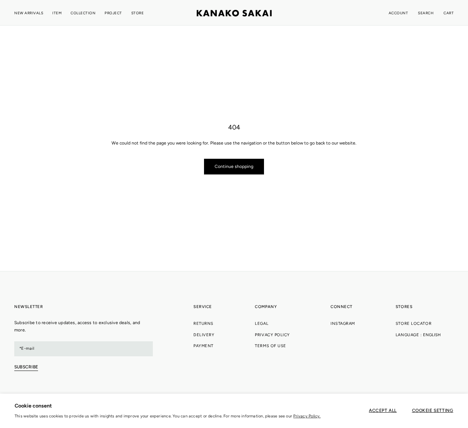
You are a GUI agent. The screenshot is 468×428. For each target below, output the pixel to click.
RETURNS (203, 323)
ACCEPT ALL (383, 410)
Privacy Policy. (306, 416)
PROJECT (113, 13)
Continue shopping (234, 166)
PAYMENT (203, 345)
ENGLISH (432, 335)
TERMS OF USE (270, 345)
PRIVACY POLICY (272, 335)
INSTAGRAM (343, 323)
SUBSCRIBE (26, 366)
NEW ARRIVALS (28, 13)
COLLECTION (83, 13)
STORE (137, 13)
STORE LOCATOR (413, 323)
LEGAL (261, 323)
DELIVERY (203, 335)
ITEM (56, 13)
